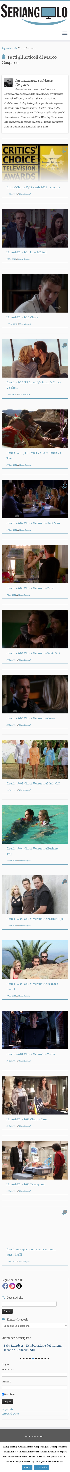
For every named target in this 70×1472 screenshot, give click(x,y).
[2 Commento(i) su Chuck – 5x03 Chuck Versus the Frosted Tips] (65, 884)
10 (48, 1358)
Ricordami (9, 1393)
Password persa (10, 1413)
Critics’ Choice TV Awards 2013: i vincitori (33, 187)
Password (6, 1381)
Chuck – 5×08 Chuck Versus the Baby (30, 588)
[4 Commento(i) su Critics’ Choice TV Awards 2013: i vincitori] (65, 153)
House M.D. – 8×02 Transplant (25, 1184)
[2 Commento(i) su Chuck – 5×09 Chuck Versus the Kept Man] (65, 488)
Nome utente (8, 1369)
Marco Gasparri (24, 194)
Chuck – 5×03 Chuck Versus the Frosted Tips (34, 918)
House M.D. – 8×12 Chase (22, 317)
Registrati (7, 1409)
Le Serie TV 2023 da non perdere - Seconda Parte (32, 1347)
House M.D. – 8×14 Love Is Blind (26, 252)
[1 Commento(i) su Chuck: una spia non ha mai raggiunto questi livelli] (65, 1215)
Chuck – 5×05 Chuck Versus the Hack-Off (33, 783)
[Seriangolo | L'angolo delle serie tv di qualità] (35, 15)
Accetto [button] (27, 1467)
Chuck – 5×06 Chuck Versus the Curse (30, 718)
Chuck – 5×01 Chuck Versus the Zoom (30, 1054)
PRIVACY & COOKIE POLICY (35, 1436)
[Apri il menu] (64, 33)
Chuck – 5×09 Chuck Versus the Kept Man (33, 523)
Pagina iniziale (9, 48)
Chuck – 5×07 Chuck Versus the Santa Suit (33, 653)
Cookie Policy (41, 1467)
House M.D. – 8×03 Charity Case (26, 1119)
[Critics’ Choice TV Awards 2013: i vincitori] (35, 163)
